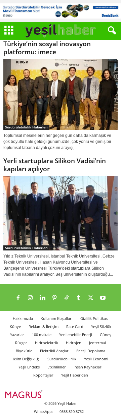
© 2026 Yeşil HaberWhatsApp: (55, 407)
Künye (15, 326)
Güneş (105, 334)
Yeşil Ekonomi (96, 358)
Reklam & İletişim (43, 326)
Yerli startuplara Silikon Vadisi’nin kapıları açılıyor (54, 164)
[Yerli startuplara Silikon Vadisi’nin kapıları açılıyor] (60, 213)
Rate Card (74, 326)
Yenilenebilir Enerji (75, 334)
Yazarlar (17, 334)
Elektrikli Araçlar (54, 350)
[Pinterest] (54, 298)
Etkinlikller (56, 366)
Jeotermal (97, 342)
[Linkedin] (42, 298)
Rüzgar (21, 342)
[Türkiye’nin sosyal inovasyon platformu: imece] (60, 94)
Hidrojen (73, 342)
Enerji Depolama (90, 350)
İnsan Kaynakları (88, 366)
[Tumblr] (78, 298)
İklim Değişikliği (26, 358)
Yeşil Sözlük (101, 326)
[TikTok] (66, 298)
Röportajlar (43, 375)
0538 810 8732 (71, 411)
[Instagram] (30, 298)
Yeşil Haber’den (74, 375)
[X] (90, 298)
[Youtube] (102, 298)
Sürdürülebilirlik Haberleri (26, 127)
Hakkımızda (23, 318)
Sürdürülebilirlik (61, 358)
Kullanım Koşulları (57, 318)
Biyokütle (24, 350)
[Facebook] (18, 298)
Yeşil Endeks (29, 366)
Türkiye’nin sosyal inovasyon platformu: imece (47, 47)
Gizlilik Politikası (94, 318)
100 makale (41, 334)
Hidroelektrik (46, 342)
